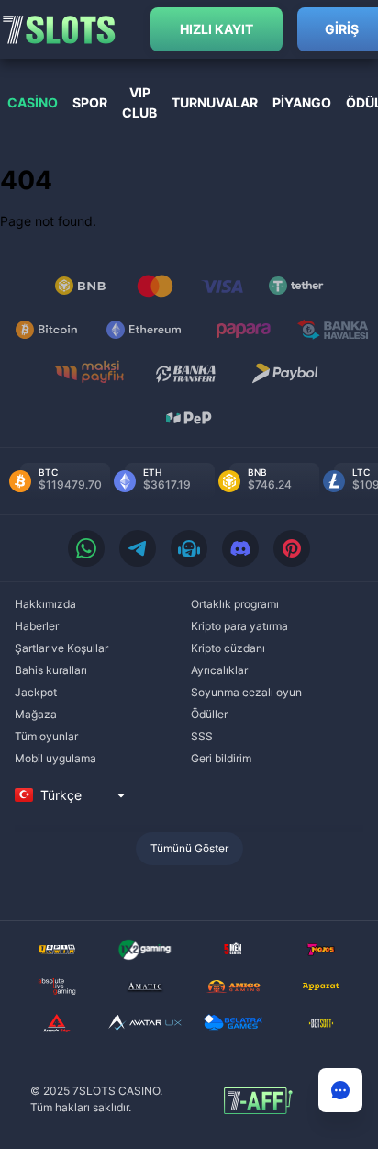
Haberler (37, 626)
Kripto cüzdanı (228, 648)
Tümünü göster (189, 848)
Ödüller (209, 714)
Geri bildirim (221, 758)
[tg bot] (189, 548)
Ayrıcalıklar (219, 670)
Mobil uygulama (55, 758)
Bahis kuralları (51, 670)
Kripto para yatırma (239, 626)
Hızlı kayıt (216, 29)
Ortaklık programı (235, 604)
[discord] (240, 548)
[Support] (340, 1090)
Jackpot (36, 692)
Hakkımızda (45, 604)
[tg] (137, 548)
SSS (202, 736)
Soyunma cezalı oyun (246, 692)
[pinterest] (291, 548)
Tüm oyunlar (46, 736)
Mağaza (36, 714)
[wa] (86, 548)
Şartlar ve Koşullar (61, 648)
